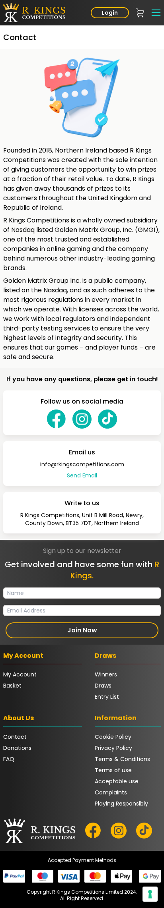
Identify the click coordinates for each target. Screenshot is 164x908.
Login (110, 13)
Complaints (111, 792)
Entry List (107, 697)
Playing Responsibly (121, 804)
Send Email (82, 475)
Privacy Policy (113, 748)
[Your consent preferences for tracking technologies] (150, 894)
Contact (15, 737)
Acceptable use (117, 781)
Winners (106, 674)
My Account (20, 674)
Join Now (82, 630)
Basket (12, 686)
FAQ (8, 759)
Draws (103, 686)
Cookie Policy (113, 737)
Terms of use (113, 770)
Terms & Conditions (122, 759)
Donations (17, 748)
